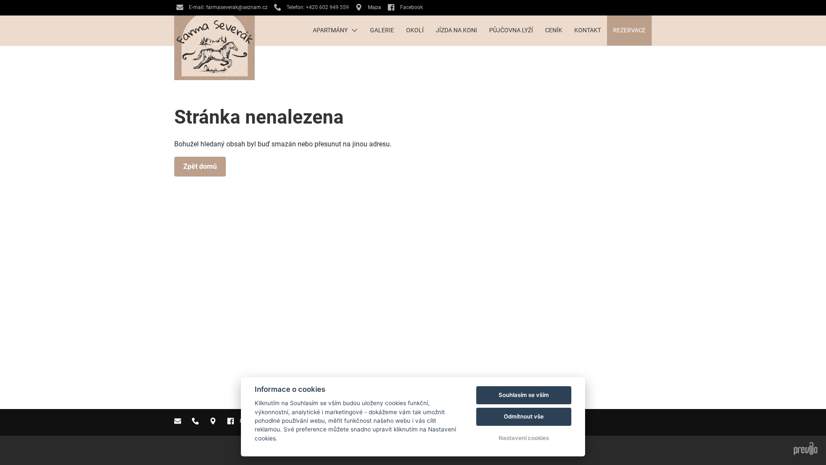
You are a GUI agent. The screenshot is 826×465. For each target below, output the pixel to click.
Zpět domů (200, 166)
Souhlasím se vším (524, 394)
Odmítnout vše (524, 416)
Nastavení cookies (524, 437)
